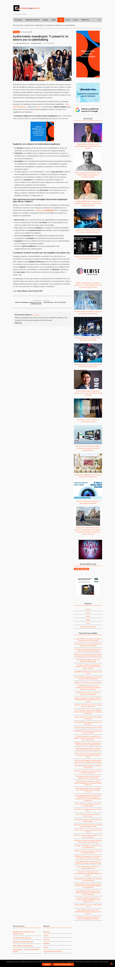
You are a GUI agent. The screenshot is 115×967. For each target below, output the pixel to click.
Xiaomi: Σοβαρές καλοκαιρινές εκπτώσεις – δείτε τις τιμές (88, 815)
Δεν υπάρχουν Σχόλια (36, 43)
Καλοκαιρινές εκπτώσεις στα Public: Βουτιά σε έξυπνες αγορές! (88, 820)
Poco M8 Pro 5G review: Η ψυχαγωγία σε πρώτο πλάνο (88, 810)
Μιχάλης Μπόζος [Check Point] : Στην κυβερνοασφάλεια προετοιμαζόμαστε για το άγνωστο (88, 911)
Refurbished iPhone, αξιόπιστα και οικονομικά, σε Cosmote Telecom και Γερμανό (88, 678)
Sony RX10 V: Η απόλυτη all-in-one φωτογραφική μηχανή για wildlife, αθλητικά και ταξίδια (88, 873)
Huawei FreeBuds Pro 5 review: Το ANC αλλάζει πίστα (88, 905)
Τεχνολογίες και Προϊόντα (88, 627)
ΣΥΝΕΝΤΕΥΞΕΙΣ (85, 19)
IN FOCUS (75, 19)
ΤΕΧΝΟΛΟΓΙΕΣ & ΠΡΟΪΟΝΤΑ (32, 19)
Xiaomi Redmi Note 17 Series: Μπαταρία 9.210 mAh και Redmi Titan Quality (88, 645)
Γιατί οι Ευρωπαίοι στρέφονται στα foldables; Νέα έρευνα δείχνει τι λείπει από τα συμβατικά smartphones (88, 711)
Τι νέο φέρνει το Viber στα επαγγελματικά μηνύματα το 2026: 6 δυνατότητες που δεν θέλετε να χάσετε (88, 666)
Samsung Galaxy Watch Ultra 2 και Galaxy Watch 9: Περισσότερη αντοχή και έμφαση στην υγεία (88, 790)
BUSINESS (45, 19)
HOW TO (68, 19)
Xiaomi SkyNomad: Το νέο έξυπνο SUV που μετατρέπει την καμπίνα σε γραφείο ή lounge (88, 862)
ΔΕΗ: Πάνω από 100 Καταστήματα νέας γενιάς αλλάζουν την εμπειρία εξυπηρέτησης (88, 650)
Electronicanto (18, 25)
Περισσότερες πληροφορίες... (63, 964)
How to (88, 613)
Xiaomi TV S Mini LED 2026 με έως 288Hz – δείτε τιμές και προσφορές (88, 836)
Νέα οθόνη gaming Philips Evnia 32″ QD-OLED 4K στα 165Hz (88, 766)
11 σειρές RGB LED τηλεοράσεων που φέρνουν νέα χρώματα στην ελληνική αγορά (88, 639)
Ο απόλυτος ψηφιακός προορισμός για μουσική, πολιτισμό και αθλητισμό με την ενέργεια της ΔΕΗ (88, 899)
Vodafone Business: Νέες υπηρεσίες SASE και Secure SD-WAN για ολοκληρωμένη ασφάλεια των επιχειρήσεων (88, 885)
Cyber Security (33, 291)
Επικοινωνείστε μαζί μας (22, 938)
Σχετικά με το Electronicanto (23, 942)
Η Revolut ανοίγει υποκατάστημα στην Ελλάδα (88, 727)
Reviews (88, 620)
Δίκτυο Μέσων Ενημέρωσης (23, 945)
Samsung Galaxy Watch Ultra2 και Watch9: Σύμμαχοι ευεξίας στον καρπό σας (88, 777)
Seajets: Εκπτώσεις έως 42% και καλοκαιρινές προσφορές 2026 (88, 805)
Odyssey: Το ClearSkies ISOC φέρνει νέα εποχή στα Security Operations (88, 852)
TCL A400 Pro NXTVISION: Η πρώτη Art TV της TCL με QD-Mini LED (88, 846)
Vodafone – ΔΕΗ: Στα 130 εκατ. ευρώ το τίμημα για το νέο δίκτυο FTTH (88, 705)
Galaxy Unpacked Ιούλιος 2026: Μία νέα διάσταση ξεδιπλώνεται (88, 867)
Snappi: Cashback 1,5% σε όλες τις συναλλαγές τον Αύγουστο (88, 718)
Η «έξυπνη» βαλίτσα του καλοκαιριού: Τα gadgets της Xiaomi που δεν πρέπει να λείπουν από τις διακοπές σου (88, 737)
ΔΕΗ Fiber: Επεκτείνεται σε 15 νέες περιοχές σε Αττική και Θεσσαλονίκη (88, 772)
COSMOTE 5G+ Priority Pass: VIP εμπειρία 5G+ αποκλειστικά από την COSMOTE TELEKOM (88, 744)
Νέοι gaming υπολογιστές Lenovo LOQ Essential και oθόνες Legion (88, 660)
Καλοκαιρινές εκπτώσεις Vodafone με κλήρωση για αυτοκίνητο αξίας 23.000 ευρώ (88, 841)
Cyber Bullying (22, 291)
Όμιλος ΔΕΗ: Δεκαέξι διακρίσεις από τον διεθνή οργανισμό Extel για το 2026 (88, 825)
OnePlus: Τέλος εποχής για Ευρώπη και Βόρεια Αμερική (88, 831)
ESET (39, 107)
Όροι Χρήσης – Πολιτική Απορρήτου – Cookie (26, 950)
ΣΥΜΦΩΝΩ (47, 964)
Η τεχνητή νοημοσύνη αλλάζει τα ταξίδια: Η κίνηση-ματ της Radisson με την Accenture (88, 749)
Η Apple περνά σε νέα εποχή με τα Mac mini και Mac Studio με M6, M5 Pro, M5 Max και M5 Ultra (88, 655)
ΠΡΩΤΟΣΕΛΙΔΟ (18, 19)
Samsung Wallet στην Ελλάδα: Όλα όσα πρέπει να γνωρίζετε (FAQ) (88, 879)
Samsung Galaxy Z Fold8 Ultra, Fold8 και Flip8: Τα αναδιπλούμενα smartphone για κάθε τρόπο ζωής (88, 783)
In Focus (88, 616)
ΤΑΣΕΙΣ (61, 19)
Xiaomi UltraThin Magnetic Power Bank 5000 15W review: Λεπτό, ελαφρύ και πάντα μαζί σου (88, 761)
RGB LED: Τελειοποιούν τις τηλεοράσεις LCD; (88, 682)
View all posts (35, 314)
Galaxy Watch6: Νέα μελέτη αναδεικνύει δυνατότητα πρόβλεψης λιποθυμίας (88, 918)
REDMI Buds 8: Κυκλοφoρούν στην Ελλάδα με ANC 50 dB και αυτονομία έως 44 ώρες (88, 857)
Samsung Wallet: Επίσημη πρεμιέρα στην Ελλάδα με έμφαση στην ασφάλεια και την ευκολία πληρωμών (88, 892)
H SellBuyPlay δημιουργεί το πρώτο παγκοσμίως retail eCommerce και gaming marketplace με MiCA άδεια (88, 687)
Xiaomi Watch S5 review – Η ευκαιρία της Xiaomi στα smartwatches (88, 693)
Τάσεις (16, 32)
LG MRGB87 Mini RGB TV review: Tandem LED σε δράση (88, 672)
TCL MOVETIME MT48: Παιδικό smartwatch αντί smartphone (88, 723)
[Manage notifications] (111, 963)
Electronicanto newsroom (22, 43)
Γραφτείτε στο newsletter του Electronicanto (23, 933)
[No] (113, 963)
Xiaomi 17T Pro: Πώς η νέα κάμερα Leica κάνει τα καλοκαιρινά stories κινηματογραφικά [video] (88, 755)
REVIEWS (53, 19)
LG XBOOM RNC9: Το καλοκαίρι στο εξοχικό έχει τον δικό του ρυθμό (88, 732)
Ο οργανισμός (44, 210)
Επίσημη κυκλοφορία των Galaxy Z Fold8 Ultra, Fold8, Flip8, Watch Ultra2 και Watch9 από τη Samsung (88, 699)
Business (88, 609)
